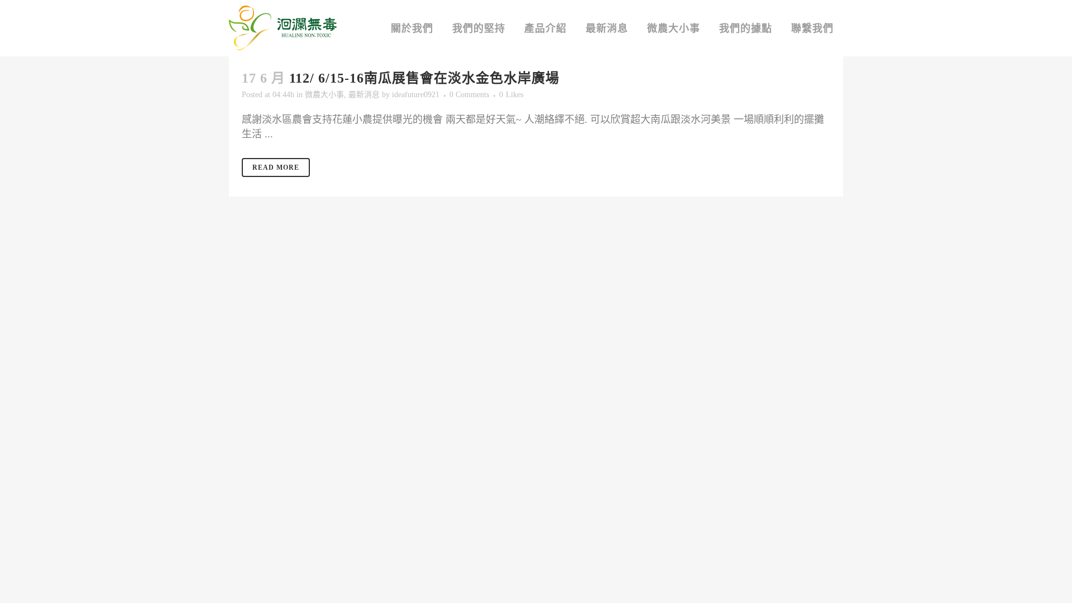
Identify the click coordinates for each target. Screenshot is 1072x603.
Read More (275, 167)
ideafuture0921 (415, 94)
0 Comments (469, 94)
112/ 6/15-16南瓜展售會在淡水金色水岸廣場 (424, 78)
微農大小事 (324, 94)
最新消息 (364, 94)
